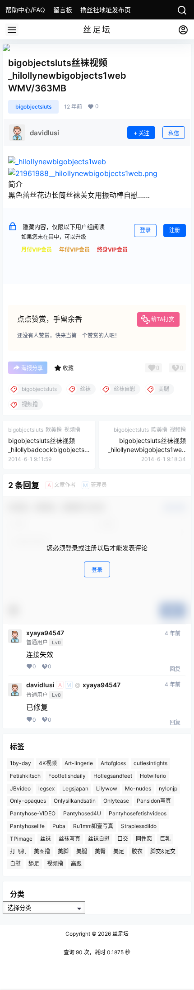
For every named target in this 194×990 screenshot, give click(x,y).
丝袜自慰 (99, 838)
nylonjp (168, 788)
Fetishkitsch (25, 775)
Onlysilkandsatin (75, 800)
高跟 (76, 863)
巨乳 (165, 838)
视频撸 (55, 863)
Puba (58, 826)
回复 (175, 669)
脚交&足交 (163, 850)
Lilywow (106, 788)
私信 (173, 133)
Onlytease (116, 800)
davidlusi (40, 685)
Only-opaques (28, 800)
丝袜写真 (69, 838)
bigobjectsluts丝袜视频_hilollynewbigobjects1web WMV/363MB (147, 449)
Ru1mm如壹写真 (93, 826)
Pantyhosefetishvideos (137, 813)
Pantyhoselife (27, 826)
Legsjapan (75, 788)
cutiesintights (150, 763)
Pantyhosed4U (82, 813)
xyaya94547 (45, 633)
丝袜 (45, 838)
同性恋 (144, 838)
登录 (145, 230)
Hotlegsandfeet (112, 775)
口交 (122, 838)
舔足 (33, 863)
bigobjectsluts (33, 106)
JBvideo (20, 788)
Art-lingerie (79, 763)
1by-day (20, 763)
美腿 (81, 850)
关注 (144, 133)
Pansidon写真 (154, 800)
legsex (46, 788)
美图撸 (42, 850)
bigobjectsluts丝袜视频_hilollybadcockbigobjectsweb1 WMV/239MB (48, 449)
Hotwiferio (153, 775)
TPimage (21, 838)
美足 (118, 850)
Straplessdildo (139, 826)
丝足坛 (120, 933)
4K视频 (48, 763)
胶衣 (137, 850)
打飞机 (18, 850)
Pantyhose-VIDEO (32, 813)
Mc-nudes (138, 788)
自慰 (15, 863)
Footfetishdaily (67, 775)
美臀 (100, 850)
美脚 (63, 850)
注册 (174, 230)
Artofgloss (113, 763)
